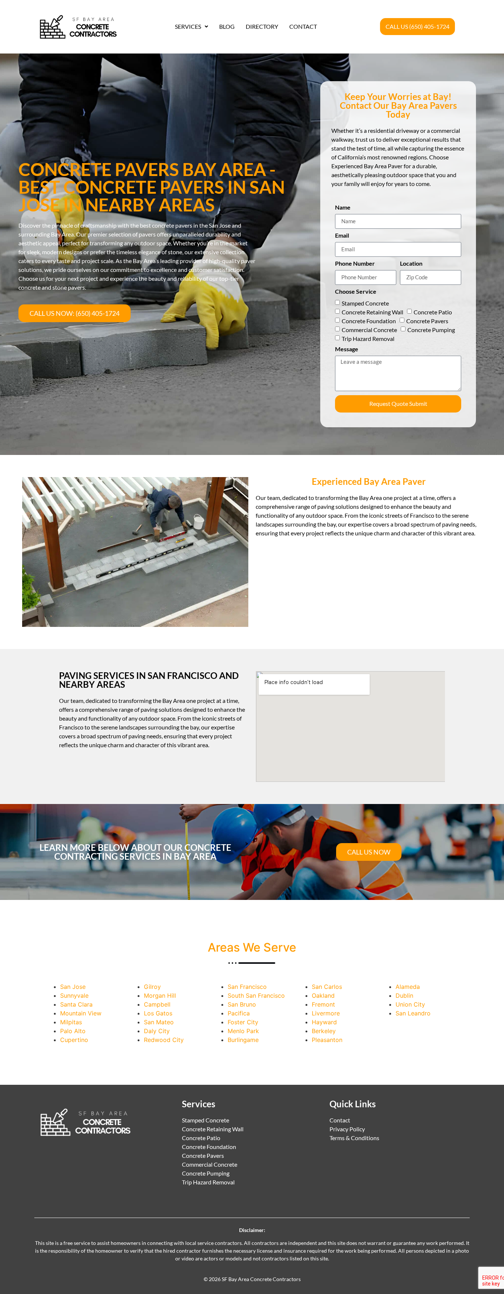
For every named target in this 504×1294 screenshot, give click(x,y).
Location (411, 263)
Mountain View (80, 1013)
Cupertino (74, 1039)
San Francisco (247, 986)
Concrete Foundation (369, 320)
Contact (303, 26)
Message (346, 349)
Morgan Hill (160, 995)
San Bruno (242, 1004)
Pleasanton (327, 1039)
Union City (410, 1004)
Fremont (323, 1004)
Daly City (157, 1031)
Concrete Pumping (431, 329)
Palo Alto (73, 1031)
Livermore (326, 1013)
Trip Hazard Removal (368, 338)
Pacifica (239, 1013)
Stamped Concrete (365, 303)
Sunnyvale (74, 995)
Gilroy (152, 986)
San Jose (73, 986)
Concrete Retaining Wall (372, 311)
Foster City (243, 1022)
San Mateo (159, 1022)
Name (343, 207)
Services (188, 26)
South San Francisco (256, 995)
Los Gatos (158, 1013)
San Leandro (413, 1013)
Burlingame (243, 1039)
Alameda (408, 986)
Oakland (323, 995)
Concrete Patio (433, 311)
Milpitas (71, 1022)
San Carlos (327, 986)
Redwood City (164, 1039)
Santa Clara (76, 1004)
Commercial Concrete (369, 329)
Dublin (404, 995)
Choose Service (355, 292)
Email (342, 235)
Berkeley (324, 1031)
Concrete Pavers (427, 320)
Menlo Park (243, 1031)
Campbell (157, 1004)
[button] (191, 26)
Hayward (324, 1022)
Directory (262, 26)
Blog (227, 26)
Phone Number (355, 263)
